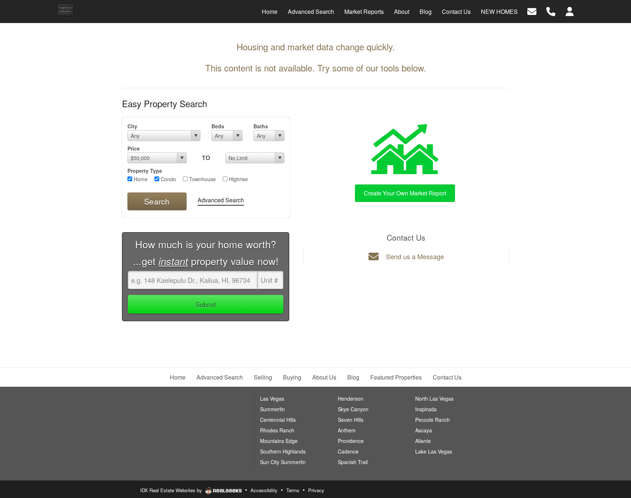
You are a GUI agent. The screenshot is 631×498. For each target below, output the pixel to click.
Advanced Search (221, 200)
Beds (217, 126)
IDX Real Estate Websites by (171, 490)
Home (140, 179)
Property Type (144, 170)
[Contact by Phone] (550, 11)
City (132, 126)
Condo (167, 179)
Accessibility (264, 490)
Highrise (237, 179)
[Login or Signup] (570, 11)
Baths (260, 126)
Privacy (316, 490)
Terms (292, 490)
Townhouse (202, 179)
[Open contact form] (531, 11)
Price (133, 148)
